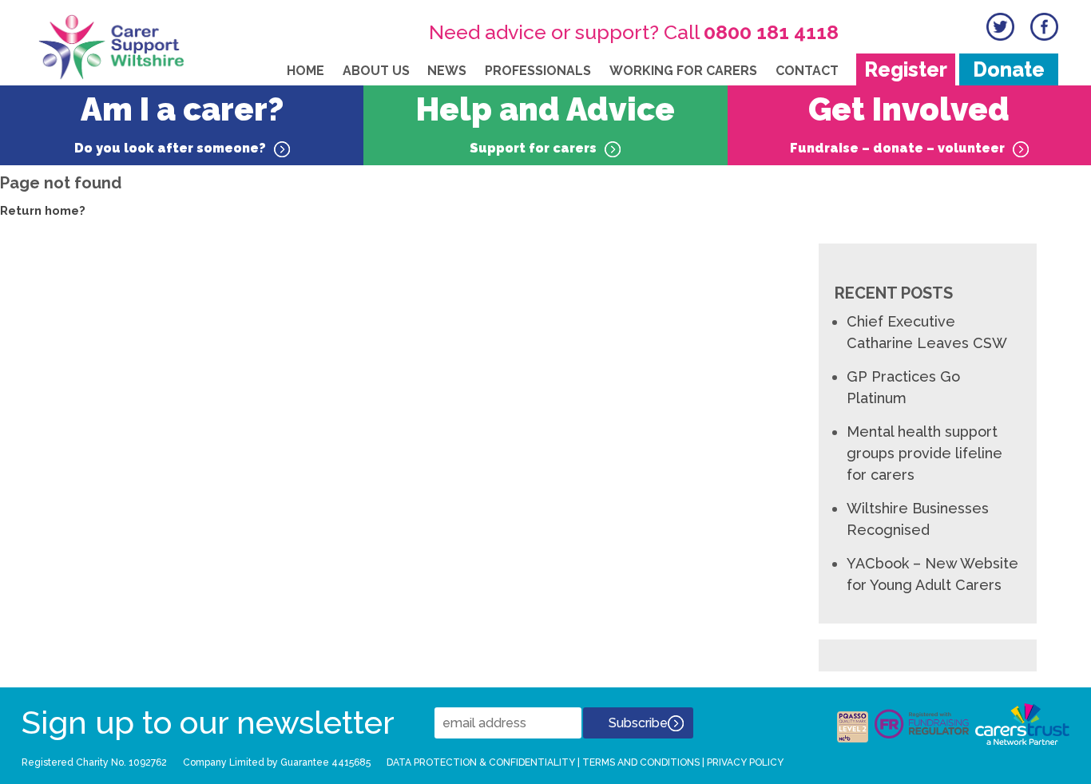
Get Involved (900, 123)
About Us (376, 70)
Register (905, 69)
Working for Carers (683, 70)
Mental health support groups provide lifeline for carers (924, 453)
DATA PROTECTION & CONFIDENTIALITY (481, 762)
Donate (1009, 69)
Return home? (42, 211)
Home (305, 70)
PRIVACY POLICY (745, 762)
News (446, 70)
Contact (807, 70)
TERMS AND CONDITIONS (641, 762)
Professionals (538, 70)
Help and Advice (545, 123)
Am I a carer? (179, 123)
